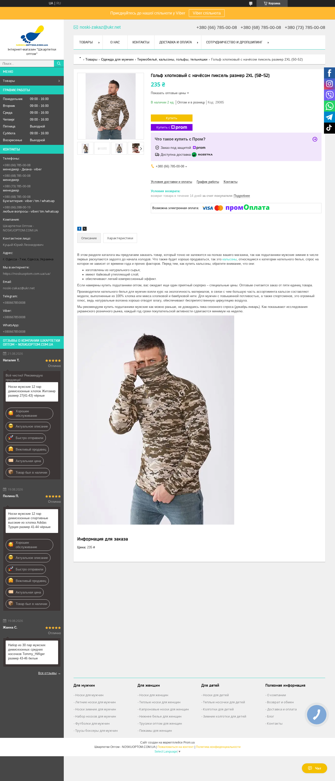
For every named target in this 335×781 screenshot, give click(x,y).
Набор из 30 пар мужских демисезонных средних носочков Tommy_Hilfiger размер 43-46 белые (27, 651)
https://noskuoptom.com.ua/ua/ (27, 273)
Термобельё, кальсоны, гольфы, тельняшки (172, 59)
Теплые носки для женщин (159, 702)
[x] (85, 229)
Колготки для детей (218, 709)
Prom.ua (189, 742)
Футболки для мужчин (92, 723)
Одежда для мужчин (117, 59)
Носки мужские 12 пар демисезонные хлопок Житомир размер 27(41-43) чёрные (31, 391)
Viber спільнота (207, 13)
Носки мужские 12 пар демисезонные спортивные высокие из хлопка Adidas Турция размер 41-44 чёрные (29, 520)
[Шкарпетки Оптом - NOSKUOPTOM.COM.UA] (32, 35)
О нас (115, 42)
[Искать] (59, 63)
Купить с (163, 127)
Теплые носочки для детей (224, 702)
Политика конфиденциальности (218, 747)
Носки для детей (216, 695)
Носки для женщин (153, 695)
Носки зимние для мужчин (95, 709)
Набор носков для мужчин (95, 716)
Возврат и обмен (280, 702)
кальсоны (229, 259)
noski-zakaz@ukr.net (19, 288)
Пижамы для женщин (155, 730)
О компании (276, 695)
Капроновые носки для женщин (164, 709)
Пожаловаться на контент (175, 747)
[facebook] (79, 229)
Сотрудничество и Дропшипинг (234, 42)
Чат (318, 768)
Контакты (140, 42)
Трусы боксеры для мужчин (96, 730)
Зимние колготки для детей (224, 716)
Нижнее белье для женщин (160, 716)
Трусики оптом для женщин (160, 723)
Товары (9, 80)
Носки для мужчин (89, 695)
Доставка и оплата (282, 709)
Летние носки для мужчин (95, 702)
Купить (171, 118)
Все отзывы (47, 673)
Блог (270, 716)
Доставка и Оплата (175, 42)
